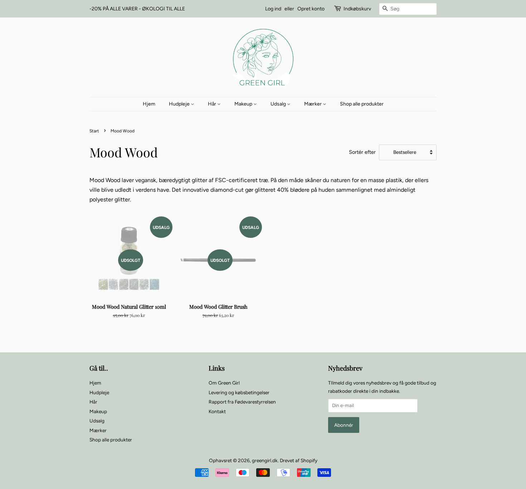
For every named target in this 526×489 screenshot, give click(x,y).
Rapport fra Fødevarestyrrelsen (242, 402)
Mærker (313, 104)
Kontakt (217, 411)
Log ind (273, 9)
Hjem (149, 104)
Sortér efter (362, 152)
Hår (212, 104)
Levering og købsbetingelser (239, 392)
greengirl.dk (265, 460)
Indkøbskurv (357, 9)
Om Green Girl (224, 383)
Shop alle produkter (362, 104)
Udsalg (279, 104)
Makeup (243, 104)
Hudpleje (180, 104)
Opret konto (311, 9)
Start (94, 130)
